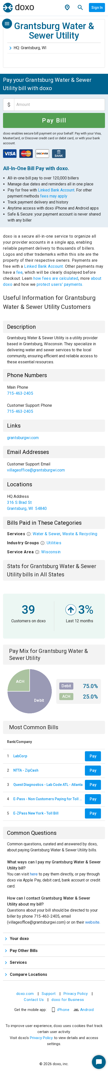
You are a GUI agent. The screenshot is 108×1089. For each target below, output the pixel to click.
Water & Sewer (46, 533)
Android (87, 1009)
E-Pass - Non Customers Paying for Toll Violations (48, 799)
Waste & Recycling (79, 533)
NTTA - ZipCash (25, 770)
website (92, 922)
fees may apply (53, 196)
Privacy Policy (76, 993)
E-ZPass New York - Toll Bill (36, 813)
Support (49, 993)
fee (19, 272)
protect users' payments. (60, 284)
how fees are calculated (55, 278)
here (34, 874)
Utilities (54, 542)
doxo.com (25, 993)
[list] (54, 399)
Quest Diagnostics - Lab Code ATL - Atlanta (48, 785)
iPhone (63, 1009)
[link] (54, 390)
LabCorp (20, 756)
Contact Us (34, 999)
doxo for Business (67, 999)
